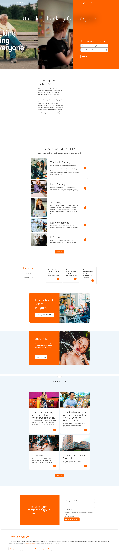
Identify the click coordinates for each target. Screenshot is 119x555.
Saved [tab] (25, 281)
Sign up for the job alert (71, 519)
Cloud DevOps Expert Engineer (53, 271)
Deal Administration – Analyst (88, 271)
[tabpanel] (71, 275)
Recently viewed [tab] (28, 277)
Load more (59, 475)
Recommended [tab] (28, 273)
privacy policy (67, 514)
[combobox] (94, 50)
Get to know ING (41, 357)
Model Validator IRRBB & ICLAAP (71, 271)
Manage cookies (30, 543)
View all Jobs (59, 251)
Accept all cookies (46, 549)
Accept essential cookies (30, 549)
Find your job (85, 56)
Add (86, 509)
